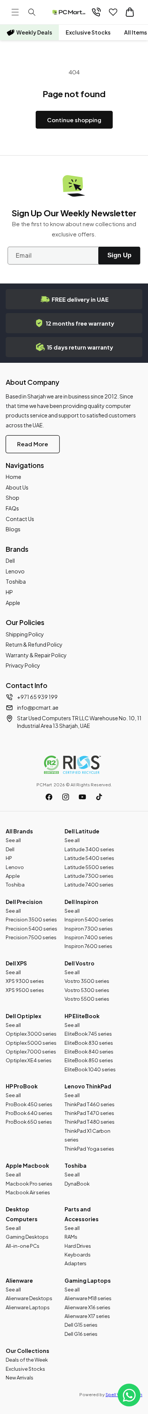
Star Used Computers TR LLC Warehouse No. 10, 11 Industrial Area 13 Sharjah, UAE (79, 722)
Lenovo (15, 571)
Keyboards (78, 1255)
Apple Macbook (27, 1165)
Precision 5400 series (31, 929)
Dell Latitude (82, 831)
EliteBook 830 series (89, 1043)
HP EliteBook (82, 1015)
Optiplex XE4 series (29, 1060)
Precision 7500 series (31, 937)
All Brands (19, 831)
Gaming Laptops (88, 1280)
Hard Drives (78, 1246)
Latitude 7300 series (89, 876)
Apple (13, 602)
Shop (12, 497)
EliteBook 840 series (89, 1052)
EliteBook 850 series (89, 1060)
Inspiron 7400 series (89, 937)
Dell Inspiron (81, 901)
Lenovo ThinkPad (88, 1086)
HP (9, 592)
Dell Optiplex (23, 1015)
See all (13, 840)
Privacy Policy (23, 665)
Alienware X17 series (87, 1316)
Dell (10, 560)
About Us (17, 487)
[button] (15, 12)
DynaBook (77, 1184)
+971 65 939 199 (37, 696)
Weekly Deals (34, 32)
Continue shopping (74, 119)
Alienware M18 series (88, 1298)
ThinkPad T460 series (90, 1104)
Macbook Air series (28, 1192)
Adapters (76, 1263)
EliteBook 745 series (88, 1034)
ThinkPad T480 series (90, 1122)
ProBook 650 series (29, 1122)
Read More (32, 443)
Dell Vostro (79, 963)
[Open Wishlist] (113, 12)
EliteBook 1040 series (90, 1069)
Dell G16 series (81, 1334)
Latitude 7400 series (89, 885)
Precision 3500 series (31, 919)
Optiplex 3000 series (31, 1034)
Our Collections (27, 1350)
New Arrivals (19, 1378)
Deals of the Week (27, 1360)
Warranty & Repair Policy (36, 655)
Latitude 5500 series (89, 867)
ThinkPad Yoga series (89, 1149)
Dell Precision (24, 901)
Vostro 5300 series (87, 990)
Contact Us (20, 518)
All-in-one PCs (22, 1246)
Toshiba (16, 581)
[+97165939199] (96, 12)
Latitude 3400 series (89, 849)
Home (13, 476)
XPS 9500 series (25, 990)
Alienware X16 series (87, 1307)
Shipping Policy (25, 634)
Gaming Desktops (27, 1237)
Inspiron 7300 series (89, 929)
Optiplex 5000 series (31, 1043)
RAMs (71, 1237)
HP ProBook (22, 1086)
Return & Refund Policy (34, 644)
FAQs (12, 508)
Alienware (19, 1280)
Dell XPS (16, 963)
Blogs (13, 529)
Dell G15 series (81, 1325)
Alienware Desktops (29, 1298)
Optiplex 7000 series (31, 1052)
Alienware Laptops (28, 1307)
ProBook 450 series (29, 1104)
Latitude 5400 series (89, 858)
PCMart (44, 784)
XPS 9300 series (25, 981)
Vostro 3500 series (87, 981)
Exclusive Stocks (88, 32)
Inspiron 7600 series (88, 946)
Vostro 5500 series (87, 999)
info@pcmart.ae (37, 707)
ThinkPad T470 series (89, 1113)
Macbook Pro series (29, 1184)
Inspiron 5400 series (89, 919)
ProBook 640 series (29, 1113)
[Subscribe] (119, 256)
